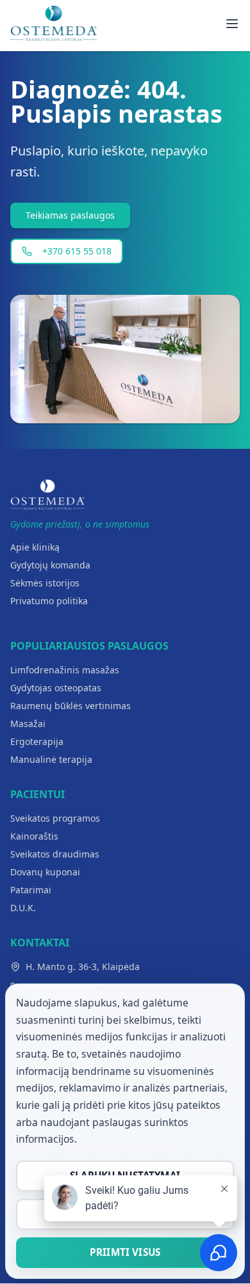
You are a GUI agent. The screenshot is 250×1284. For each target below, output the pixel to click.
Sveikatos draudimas (54, 854)
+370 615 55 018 (77, 251)
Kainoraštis (34, 836)
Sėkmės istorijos (44, 583)
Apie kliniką (35, 547)
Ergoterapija (36, 741)
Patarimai (30, 890)
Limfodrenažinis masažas (64, 670)
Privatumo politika (49, 601)
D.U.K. (23, 908)
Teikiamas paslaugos (70, 215)
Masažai (28, 723)
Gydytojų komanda (50, 565)
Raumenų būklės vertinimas (70, 706)
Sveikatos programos (55, 818)
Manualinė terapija (51, 759)
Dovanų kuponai (45, 872)
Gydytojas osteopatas (55, 688)
